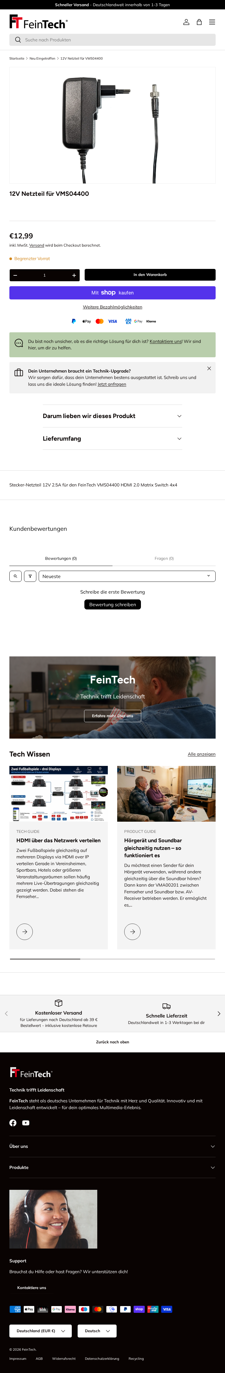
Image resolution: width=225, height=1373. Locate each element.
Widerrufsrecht (64, 1359)
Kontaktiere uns (166, 341)
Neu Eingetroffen (42, 58)
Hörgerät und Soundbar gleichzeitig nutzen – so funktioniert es (153, 848)
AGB (39, 1359)
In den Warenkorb (150, 274)
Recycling (136, 1359)
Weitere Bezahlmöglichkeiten (112, 307)
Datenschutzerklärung (102, 1359)
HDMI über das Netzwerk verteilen (58, 840)
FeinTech (29, 1349)
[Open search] (15, 576)
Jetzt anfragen (112, 384)
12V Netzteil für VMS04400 (81, 58)
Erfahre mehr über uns (112, 715)
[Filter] (30, 576)
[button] (199, 22)
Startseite (16, 58)
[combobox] (112, 40)
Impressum (17, 1359)
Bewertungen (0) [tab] (61, 558)
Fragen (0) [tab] (164, 558)
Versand (36, 245)
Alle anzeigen (202, 754)
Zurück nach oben (112, 1042)
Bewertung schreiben (112, 604)
